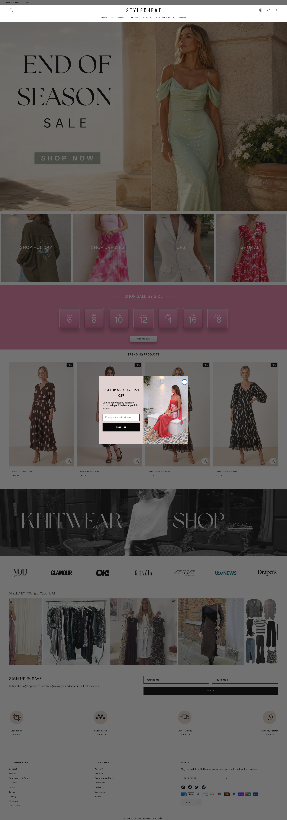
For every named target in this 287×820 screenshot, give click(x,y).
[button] (122, 17)
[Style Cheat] (143, 10)
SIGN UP (121, 427)
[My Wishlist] (268, 10)
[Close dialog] (184, 382)
